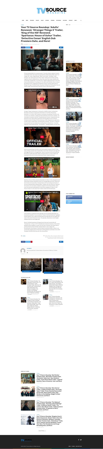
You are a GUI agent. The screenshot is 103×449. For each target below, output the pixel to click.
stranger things (50, 238)
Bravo (52, 235)
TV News (55, 238)
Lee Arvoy (26, 44)
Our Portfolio (79, 446)
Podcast (71, 20)
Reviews (47, 20)
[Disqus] (42, 324)
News (27, 20)
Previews (32, 20)
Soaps (42, 20)
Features (65, 20)
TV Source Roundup (60, 238)
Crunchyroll (55, 235)
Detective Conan (60, 235)
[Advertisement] (74, 42)
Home (23, 20)
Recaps (37, 20)
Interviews (58, 20)
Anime (49, 235)
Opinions (52, 20)
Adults (46, 235)
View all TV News (41, 430)
